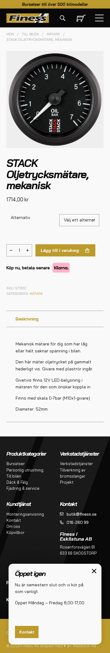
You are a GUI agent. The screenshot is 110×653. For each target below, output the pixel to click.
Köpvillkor (15, 532)
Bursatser (15, 463)
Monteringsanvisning (25, 514)
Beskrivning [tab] (27, 319)
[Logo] (27, 18)
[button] (95, 59)
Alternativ (20, 217)
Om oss (13, 526)
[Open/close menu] (99, 18)
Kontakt (13, 520)
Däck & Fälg (17, 482)
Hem (10, 34)
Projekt (66, 482)
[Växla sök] (62, 18)
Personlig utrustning (24, 470)
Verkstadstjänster (76, 463)
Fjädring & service (22, 488)
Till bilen (30, 34)
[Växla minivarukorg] (80, 18)
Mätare (53, 34)
